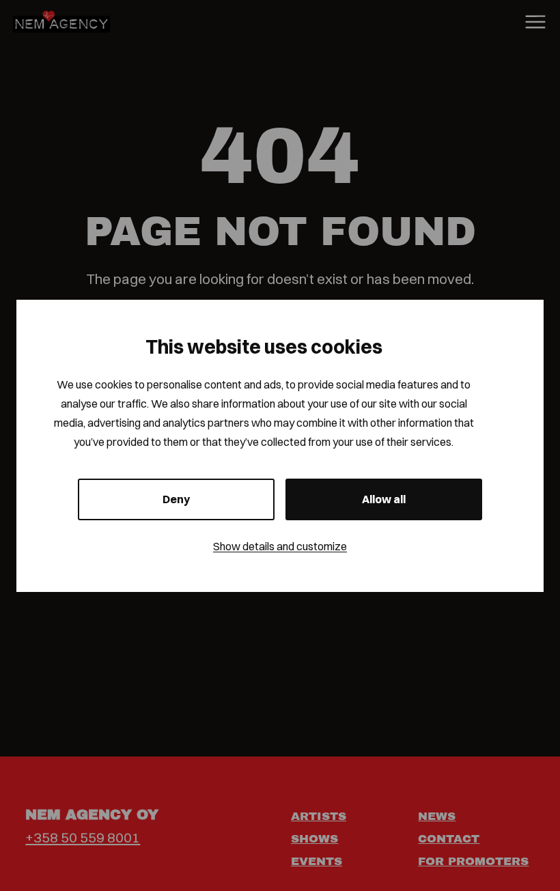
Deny (176, 499)
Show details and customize (280, 546)
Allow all (384, 499)
